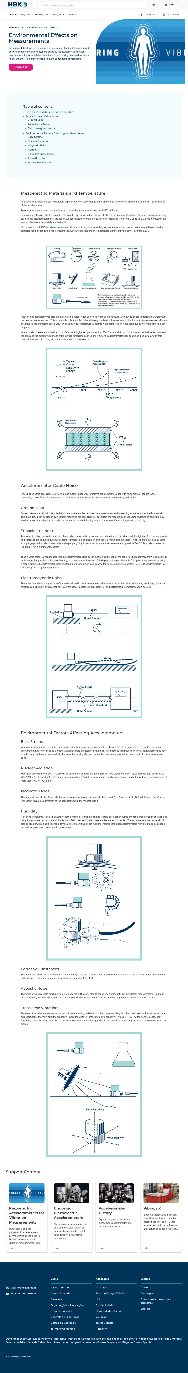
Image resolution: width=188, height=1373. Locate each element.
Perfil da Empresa (170, 1338)
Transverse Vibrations (41, 162)
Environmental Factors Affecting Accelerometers (55, 133)
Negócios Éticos (148, 1338)
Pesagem (101, 1328)
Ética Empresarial (61, 1311)
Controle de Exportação (65, 1317)
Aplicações (102, 1278)
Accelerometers (54, 227)
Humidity (33, 149)
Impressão (60, 1338)
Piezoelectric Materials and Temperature (50, 112)
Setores (145, 1278)
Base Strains (35, 137)
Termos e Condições (63, 1328)
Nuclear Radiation (38, 141)
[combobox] (89, 5)
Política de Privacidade (106, 1338)
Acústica (101, 1287)
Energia (145, 1308)
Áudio (144, 1287)
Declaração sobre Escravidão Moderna (29, 1338)
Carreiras (56, 1299)
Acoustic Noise (36, 158)
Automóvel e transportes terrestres (156, 1301)
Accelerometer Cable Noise (42, 116)
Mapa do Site (129, 1338)
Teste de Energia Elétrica (110, 1293)
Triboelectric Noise (39, 124)
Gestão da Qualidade (63, 1322)
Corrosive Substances (41, 154)
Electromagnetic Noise (41, 128)
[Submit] (36, 5)
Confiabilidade (104, 1305)
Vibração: (101, 1317)
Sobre (54, 1278)
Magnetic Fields (37, 145)
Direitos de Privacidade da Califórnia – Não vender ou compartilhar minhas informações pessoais (63, 1342)
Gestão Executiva (61, 1293)
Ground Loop (35, 119)
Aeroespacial (148, 1293)
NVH (98, 1299)
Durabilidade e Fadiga (109, 1311)
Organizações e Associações (67, 1305)
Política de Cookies (79, 1338)
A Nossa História (60, 1287)
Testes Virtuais (104, 1322)
